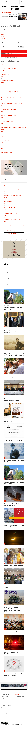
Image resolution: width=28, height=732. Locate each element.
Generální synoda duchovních (8, 109)
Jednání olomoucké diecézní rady (9, 68)
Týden (2, 36)
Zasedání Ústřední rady (7, 80)
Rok (2, 32)
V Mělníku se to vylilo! (9, 377)
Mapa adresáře (4, 713)
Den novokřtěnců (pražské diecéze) (10, 92)
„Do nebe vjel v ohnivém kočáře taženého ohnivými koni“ (12, 504)
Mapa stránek (4, 698)
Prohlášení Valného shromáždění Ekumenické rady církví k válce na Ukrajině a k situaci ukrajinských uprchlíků (12, 609)
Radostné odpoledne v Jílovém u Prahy (11, 98)
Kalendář (17, 694)
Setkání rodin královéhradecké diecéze (11, 135)
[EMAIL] (4, 29)
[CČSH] (14, 7)
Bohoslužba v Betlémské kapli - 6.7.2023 (14, 632)
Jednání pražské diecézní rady (9, 121)
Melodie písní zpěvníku (6, 705)
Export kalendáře (5, 711)
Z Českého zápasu (5, 709)
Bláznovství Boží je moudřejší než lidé (13, 565)
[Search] (25, 2)
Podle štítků (17, 702)
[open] (3, 2)
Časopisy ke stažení (5, 707)
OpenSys (24, 726)
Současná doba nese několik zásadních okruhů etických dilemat (14, 674)
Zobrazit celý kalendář (14, 233)
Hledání (2, 692)
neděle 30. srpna (13, 14)
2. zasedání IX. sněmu (6, 152)
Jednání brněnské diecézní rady (9, 86)
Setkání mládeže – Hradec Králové (10, 115)
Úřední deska (18, 692)
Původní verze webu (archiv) (19, 697)
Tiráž (2, 700)
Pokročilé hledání (5, 694)
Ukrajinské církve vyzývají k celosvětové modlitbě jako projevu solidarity (14, 399)
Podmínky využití (4, 696)
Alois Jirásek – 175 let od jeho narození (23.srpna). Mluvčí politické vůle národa (14, 354)
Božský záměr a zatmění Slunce (12, 547)
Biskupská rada (5, 74)
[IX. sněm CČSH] (14, 249)
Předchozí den (4, 51)
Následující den (5, 55)
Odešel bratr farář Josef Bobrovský (13, 440)
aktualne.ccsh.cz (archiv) (20, 700)
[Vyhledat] (1, 40)
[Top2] (14, 685)
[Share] (21, 2)
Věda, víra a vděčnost (9, 422)
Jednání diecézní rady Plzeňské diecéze (11, 103)
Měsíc (2, 34)
